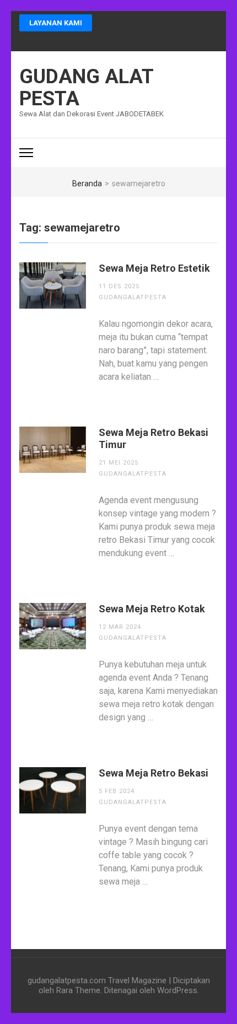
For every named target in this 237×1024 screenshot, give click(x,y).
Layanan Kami (55, 23)
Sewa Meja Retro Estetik (154, 268)
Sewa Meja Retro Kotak (152, 609)
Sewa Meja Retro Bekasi (153, 773)
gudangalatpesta (132, 297)
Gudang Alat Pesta (86, 87)
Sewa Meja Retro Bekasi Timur (153, 438)
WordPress (177, 990)
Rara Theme (78, 990)
